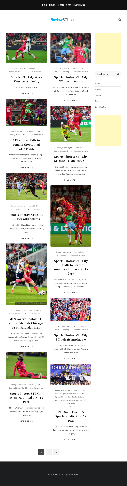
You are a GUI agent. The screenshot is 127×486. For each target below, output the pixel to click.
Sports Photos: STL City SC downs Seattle (71, 79)
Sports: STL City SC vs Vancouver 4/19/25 (26, 79)
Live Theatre (79, 5)
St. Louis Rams (69, 403)
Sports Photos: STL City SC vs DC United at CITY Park (26, 397)
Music (68, 5)
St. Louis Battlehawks (69, 397)
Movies (52, 5)
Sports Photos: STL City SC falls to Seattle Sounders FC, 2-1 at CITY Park (70, 267)
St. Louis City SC (21, 71)
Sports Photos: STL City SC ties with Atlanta (26, 217)
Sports (60, 5)
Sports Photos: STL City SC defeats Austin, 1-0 (71, 337)
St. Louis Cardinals (65, 400)
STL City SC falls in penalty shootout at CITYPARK (26, 144)
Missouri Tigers (60, 394)
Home (44, 5)
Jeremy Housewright (19, 68)
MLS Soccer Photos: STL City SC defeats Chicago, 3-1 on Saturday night (26, 323)
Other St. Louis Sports (75, 394)
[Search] (119, 20)
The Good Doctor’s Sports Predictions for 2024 (71, 416)
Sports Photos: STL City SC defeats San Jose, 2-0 (71, 158)
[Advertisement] (111, 48)
